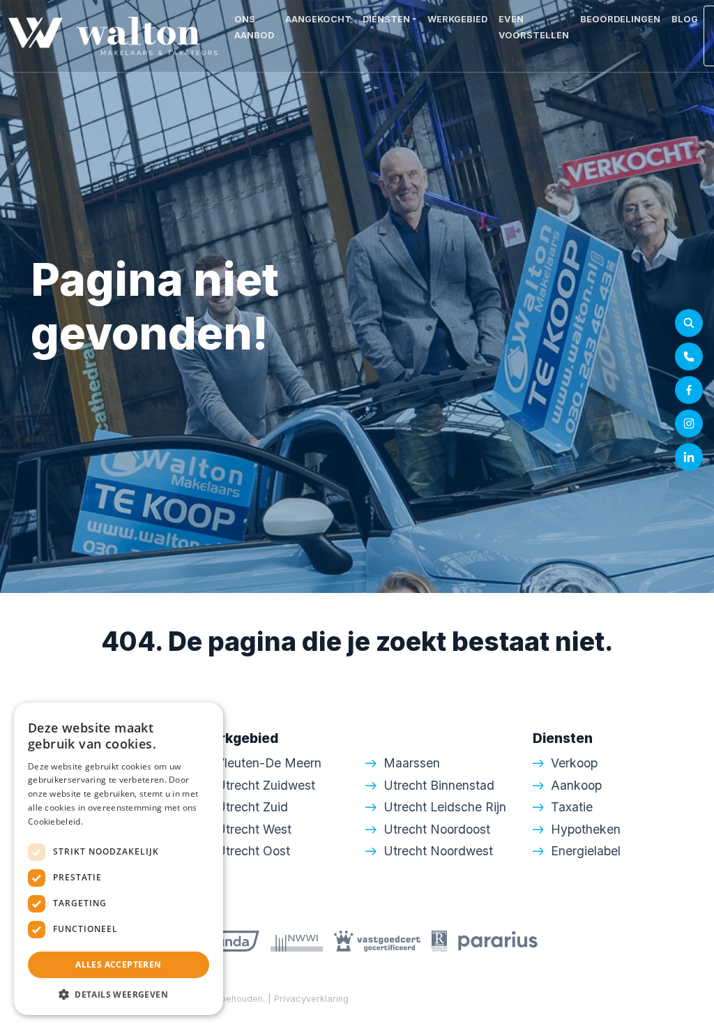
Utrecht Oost (253, 850)
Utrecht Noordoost (436, 829)
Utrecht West (253, 829)
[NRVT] (439, 940)
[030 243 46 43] (689, 356)
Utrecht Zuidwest (265, 785)
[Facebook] (689, 390)
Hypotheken (586, 829)
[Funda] (230, 940)
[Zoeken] (689, 323)
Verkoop (574, 763)
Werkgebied (457, 19)
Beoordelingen (620, 19)
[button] (118, 994)
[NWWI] (297, 940)
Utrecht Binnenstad (438, 785)
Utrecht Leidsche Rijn (444, 806)
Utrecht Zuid (252, 806)
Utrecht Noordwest (438, 850)
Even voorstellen (534, 27)
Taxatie (572, 806)
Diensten (386, 19)
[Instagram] (689, 423)
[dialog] (118, 859)
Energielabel (586, 850)
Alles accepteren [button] (118, 964)
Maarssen (411, 763)
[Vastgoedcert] (377, 940)
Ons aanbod (254, 27)
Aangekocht (318, 19)
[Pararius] (498, 940)
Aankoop (576, 785)
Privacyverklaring (311, 998)
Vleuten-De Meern (268, 763)
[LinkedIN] (689, 457)
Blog (684, 19)
